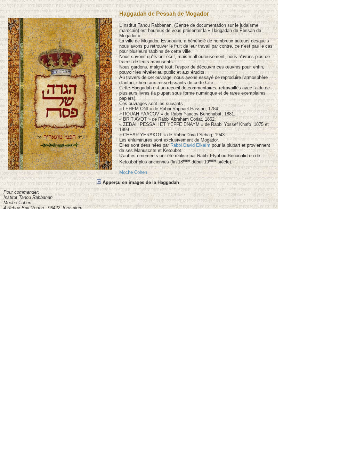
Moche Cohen (133, 172)
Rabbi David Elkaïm (190, 145)
